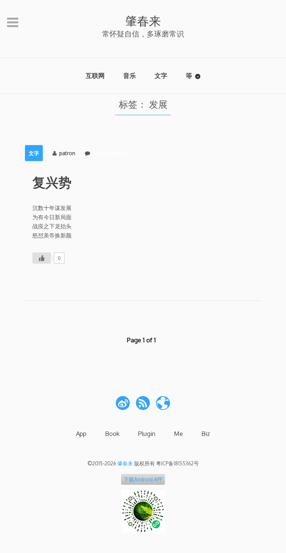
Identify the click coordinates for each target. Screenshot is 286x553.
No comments (110, 153)
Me (178, 433)
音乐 (129, 75)
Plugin (146, 433)
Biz (205, 433)
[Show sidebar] (12, 23)
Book (112, 433)
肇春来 (143, 20)
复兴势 (52, 182)
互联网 (95, 75)
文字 (161, 75)
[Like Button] (41, 258)
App (81, 433)
